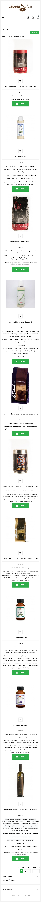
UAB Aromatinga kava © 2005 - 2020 (20, 895)
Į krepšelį (20, 104)
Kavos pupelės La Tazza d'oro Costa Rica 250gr (20, 486)
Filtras (34, 32)
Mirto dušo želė (20, 156)
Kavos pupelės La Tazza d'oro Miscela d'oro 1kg (20, 558)
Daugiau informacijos (20, 81)
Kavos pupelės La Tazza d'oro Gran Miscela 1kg (20, 414)
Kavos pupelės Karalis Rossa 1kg (20, 242)
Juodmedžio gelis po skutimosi (20, 322)
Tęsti (38, 871)
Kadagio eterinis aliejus (20, 637)
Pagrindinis (7, 876)
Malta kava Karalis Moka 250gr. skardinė (20, 86)
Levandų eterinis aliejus (20, 725)
